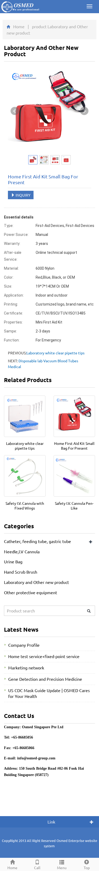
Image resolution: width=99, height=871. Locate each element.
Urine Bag (13, 561)
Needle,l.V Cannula (22, 551)
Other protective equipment (30, 592)
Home (19, 26)
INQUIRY (22, 195)
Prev (15, 111)
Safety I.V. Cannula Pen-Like (74, 505)
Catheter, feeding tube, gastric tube (37, 541)
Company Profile (24, 645)
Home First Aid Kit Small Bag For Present (74, 445)
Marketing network (26, 667)
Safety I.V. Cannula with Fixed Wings (25, 505)
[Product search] (89, 611)
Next (84, 111)
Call (37, 867)
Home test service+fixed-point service (43, 656)
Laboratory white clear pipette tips (55, 352)
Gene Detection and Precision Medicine (45, 679)
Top (87, 867)
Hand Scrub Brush (20, 571)
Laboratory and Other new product (36, 582)
